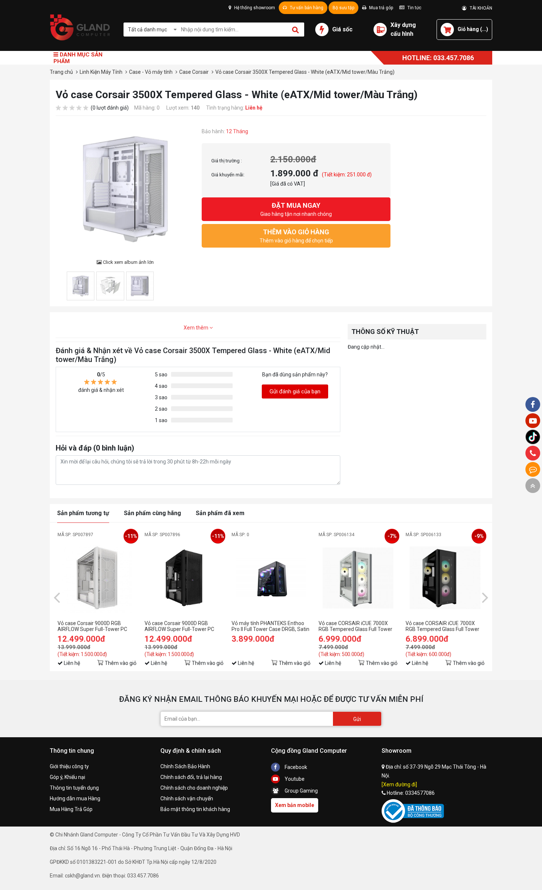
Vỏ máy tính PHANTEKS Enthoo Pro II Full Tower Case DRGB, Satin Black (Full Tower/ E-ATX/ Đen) (270, 626)
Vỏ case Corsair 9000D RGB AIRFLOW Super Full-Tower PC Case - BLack (179, 626)
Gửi (357, 719)
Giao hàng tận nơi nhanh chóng (296, 209)
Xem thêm (196, 328)
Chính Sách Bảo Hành (185, 766)
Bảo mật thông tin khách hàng (195, 809)
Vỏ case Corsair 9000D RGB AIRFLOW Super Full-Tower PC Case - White (92, 626)
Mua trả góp (380, 7)
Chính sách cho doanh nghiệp (194, 788)
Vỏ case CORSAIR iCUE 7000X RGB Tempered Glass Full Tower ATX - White (355, 626)
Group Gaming (301, 791)
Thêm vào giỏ (120, 663)
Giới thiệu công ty (69, 766)
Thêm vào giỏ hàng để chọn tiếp (296, 236)
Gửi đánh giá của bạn (295, 391)
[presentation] (56, 597)
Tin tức (413, 7)
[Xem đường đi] (399, 784)
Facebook (295, 767)
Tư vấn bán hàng (306, 7)
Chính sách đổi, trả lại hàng (191, 777)
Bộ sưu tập (343, 7)
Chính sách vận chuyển (186, 798)
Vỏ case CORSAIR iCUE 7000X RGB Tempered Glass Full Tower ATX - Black (442, 626)
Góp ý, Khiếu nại (67, 777)
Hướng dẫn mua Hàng (75, 798)
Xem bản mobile (294, 805)
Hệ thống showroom (254, 7)
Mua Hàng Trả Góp (71, 809)
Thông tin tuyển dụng (74, 788)
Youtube (294, 779)
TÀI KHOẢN (479, 8)
